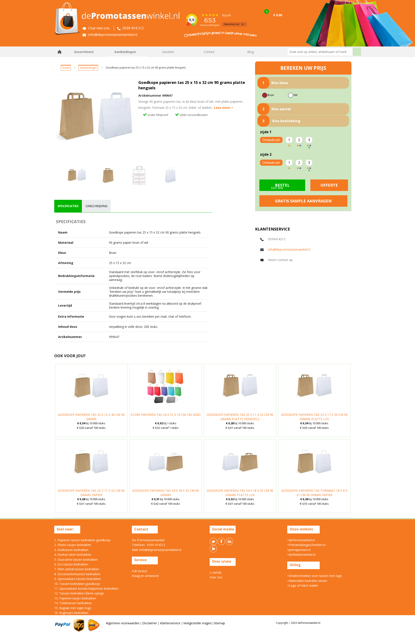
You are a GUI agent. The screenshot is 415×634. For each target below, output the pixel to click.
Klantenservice (170, 623)
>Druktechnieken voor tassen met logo (314, 576)
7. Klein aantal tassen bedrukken (76, 569)
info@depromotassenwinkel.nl (289, 249)
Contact (209, 52)
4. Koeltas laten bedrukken (72, 554)
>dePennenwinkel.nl (301, 540)
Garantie (168, 52)
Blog (250, 52)
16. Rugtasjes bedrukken (71, 613)
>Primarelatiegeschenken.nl (306, 545)
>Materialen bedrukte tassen (307, 581)
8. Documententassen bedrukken (77, 574)
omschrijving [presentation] (96, 206)
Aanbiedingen (125, 52)
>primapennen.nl (298, 550)
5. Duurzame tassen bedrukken (76, 559)
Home (59, 52)
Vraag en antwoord (145, 576)
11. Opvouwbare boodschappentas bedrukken (86, 588)
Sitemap (219, 623)
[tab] (68, 206)
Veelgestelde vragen (197, 623)
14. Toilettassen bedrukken (73, 603)
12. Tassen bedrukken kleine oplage (79, 593)
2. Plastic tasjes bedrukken (72, 545)
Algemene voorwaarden (122, 623)
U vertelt (216, 572)
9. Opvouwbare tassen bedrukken (77, 579)
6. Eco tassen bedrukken (71, 564)
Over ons (216, 577)
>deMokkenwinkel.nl (301, 554)
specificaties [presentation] (68, 206)
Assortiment (84, 52)
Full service (139, 571)
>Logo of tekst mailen (302, 585)
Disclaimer (150, 623)
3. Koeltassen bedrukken (71, 550)
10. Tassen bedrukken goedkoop (77, 584)
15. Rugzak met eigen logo (72, 608)
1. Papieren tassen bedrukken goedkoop (82, 540)
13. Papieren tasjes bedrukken (75, 598)
